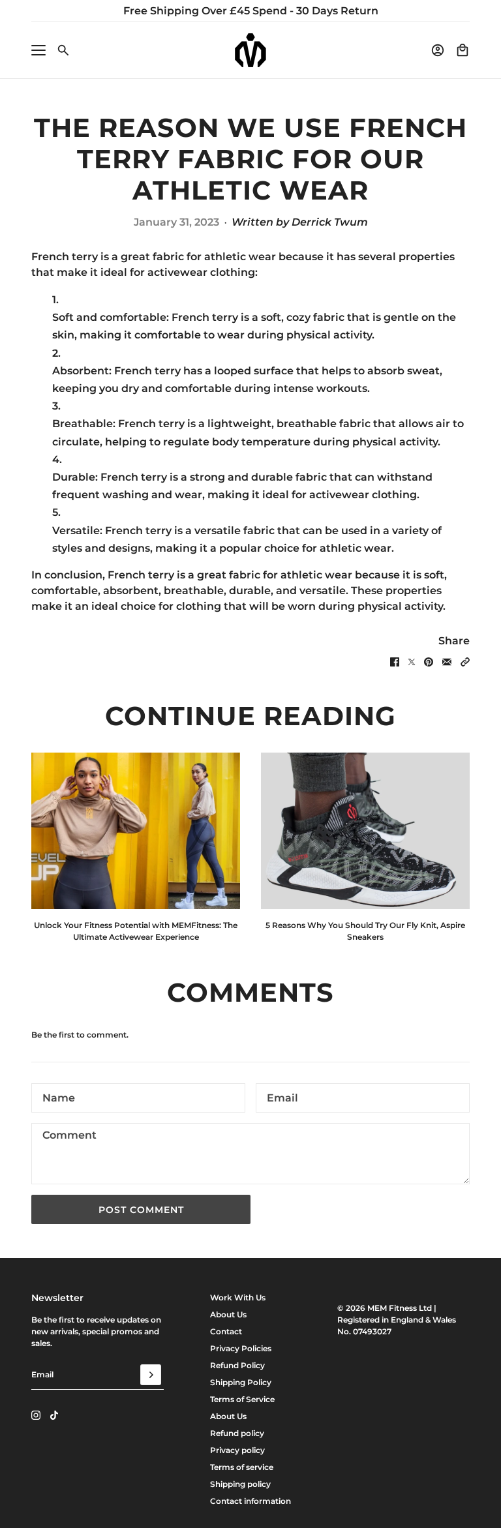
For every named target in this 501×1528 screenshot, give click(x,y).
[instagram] (36, 1415)
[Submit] (150, 1374)
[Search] (63, 50)
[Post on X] (412, 662)
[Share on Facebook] (394, 662)
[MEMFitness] (250, 50)
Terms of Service (242, 1399)
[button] (465, 662)
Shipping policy (240, 1484)
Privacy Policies (240, 1348)
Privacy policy (237, 1450)
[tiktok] (54, 1415)
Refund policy (237, 1433)
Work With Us (238, 1297)
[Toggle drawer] (38, 50)
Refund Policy (237, 1365)
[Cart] (462, 50)
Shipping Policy (240, 1382)
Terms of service (241, 1467)
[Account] (438, 50)
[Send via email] (447, 662)
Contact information (250, 1501)
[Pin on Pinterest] (428, 662)
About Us (228, 1314)
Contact (226, 1331)
